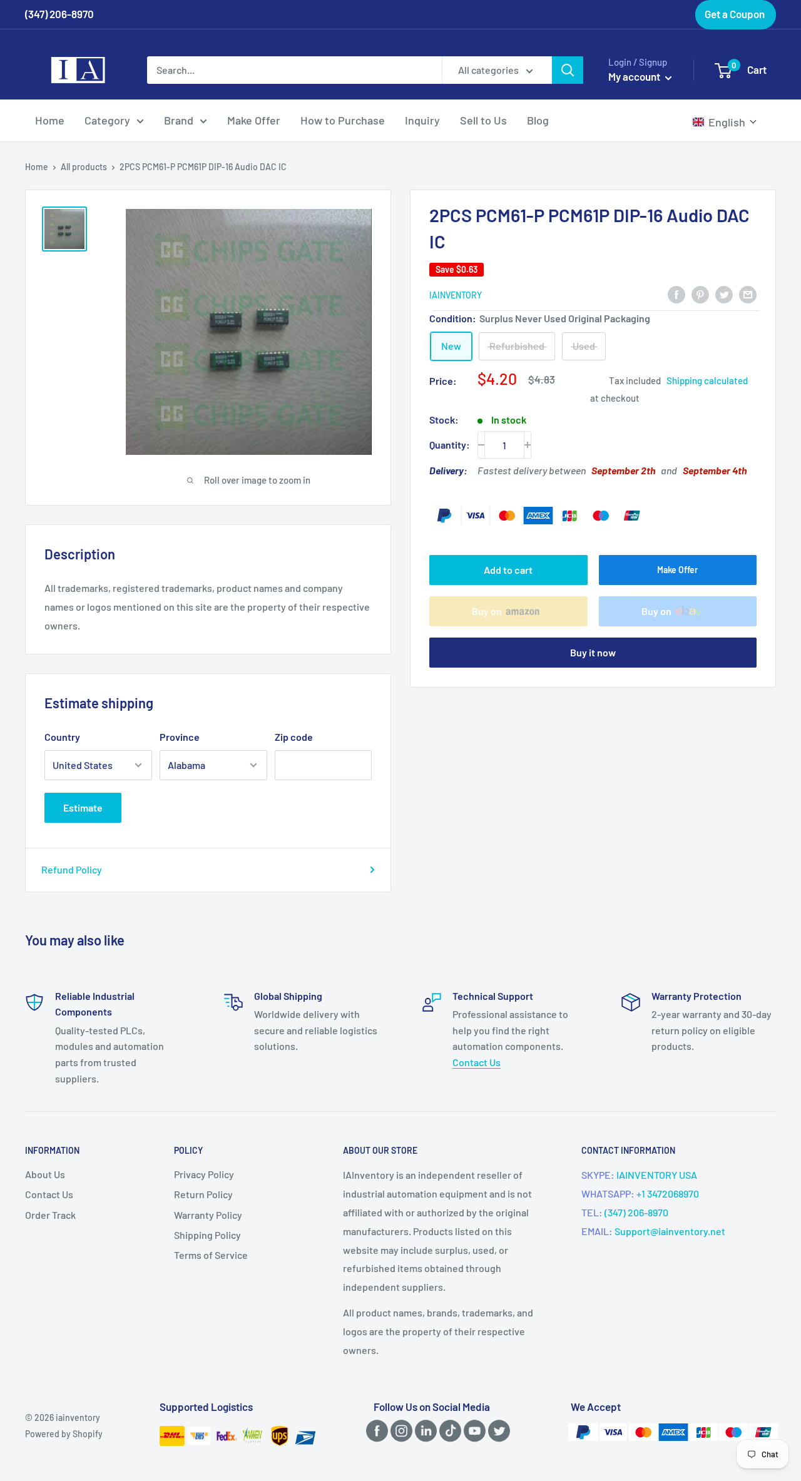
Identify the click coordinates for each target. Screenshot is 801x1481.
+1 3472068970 (667, 1193)
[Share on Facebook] (676, 293)
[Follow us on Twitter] (496, 1430)
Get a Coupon (735, 14)
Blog (538, 120)
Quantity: (449, 444)
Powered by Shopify (64, 1433)
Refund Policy (71, 869)
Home (49, 120)
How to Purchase (342, 120)
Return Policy (203, 1194)
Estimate (83, 807)
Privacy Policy (204, 1174)
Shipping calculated (707, 379)
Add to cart (508, 570)
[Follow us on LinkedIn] (423, 1430)
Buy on (487, 611)
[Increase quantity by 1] (527, 445)
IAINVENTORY (455, 295)
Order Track (50, 1215)
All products (84, 166)
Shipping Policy (207, 1235)
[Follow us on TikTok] (448, 1430)
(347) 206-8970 (636, 1212)
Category (107, 120)
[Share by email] (748, 293)
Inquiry (422, 120)
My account (635, 76)
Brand (178, 120)
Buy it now (593, 652)
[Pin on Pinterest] (700, 293)
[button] (724, 122)
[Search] (567, 70)
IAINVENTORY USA (656, 1175)
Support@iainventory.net (670, 1231)
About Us (45, 1174)
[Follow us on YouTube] (472, 1430)
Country (62, 737)
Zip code (294, 737)
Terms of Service (211, 1255)
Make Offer (253, 120)
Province (180, 737)
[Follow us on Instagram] (399, 1430)
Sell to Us (483, 120)
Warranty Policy (208, 1215)
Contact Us (476, 1062)
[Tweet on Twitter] (724, 293)
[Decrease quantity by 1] (481, 445)
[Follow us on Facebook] (374, 1430)
